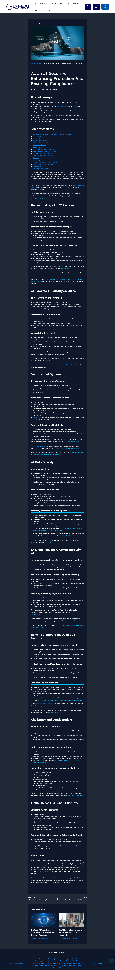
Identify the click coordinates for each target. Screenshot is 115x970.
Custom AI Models (78, 963)
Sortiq (69, 963)
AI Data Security (37, 147)
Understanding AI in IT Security (42, 140)
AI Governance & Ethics (38, 963)
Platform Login (62, 965)
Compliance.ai (35, 614)
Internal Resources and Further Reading (45, 162)
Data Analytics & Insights (43, 961)
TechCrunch (66, 536)
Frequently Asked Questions (41, 168)
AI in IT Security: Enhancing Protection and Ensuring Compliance (52, 134)
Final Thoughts (37, 166)
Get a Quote (46, 10)
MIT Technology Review (72, 441)
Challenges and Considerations (42, 153)
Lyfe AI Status (40, 959)
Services (42, 3)
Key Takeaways (37, 136)
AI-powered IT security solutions (68, 365)
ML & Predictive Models (72, 961)
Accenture (55, 712)
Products (53, 3)
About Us (36, 965)
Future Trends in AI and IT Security (43, 155)
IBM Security (65, 268)
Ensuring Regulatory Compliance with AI (45, 149)
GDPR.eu (48, 542)
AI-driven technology (63, 106)
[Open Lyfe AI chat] (111, 961)
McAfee (47, 360)
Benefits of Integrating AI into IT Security (44, 151)
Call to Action (37, 160)
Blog (68, 3)
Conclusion (36, 158)
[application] (46, 3)
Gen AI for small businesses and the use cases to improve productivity (70, 932)
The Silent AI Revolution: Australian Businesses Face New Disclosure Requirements (43, 932)
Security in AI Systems (39, 145)
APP (56, 515)
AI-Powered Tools (58, 961)
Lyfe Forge (62, 963)
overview (45, 273)
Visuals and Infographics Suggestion (44, 164)
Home (35, 3)
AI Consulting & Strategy (54, 959)
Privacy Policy (57, 967)
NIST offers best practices (38, 446)
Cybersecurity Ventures (38, 198)
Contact (36, 10)
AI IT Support (36, 417)
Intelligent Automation (71, 959)
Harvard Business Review (76, 795)
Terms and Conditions (16, 963)
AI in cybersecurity (36, 706)
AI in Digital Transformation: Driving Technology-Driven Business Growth (60, 700)
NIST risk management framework (72, 448)
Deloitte (73, 621)
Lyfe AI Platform (53, 963)
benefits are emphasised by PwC (45, 703)
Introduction (36, 138)
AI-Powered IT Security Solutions (42, 143)
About (62, 3)
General (40, 938)
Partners (75, 3)
